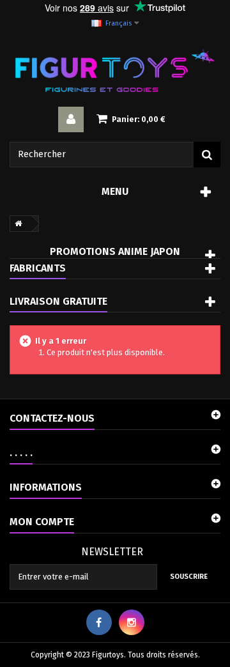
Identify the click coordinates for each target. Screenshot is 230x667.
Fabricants (38, 268)
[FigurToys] (115, 70)
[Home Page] (16, 223)
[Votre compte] (71, 119)
